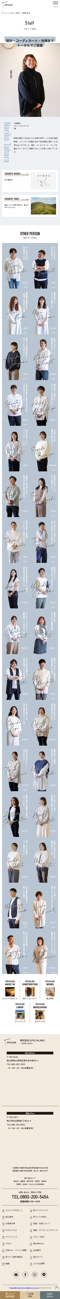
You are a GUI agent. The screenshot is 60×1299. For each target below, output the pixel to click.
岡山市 (16, 1181)
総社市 (25, 1184)
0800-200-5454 (34, 1197)
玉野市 (18, 1184)
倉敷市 (22, 1181)
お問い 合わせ (50, 1295)
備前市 (44, 1181)
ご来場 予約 (30, 1295)
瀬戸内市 (30, 1181)
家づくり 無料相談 (10, 1295)
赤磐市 (37, 1181)
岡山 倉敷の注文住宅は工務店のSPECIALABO (24, 1288)
